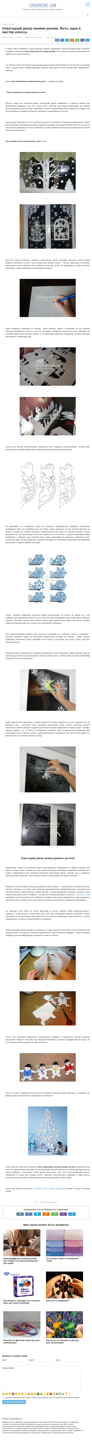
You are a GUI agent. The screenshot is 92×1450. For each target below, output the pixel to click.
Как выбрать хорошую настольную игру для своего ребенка (21, 1301)
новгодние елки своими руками (47, 1189)
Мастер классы (36, 37)
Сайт (57, 1360)
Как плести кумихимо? (57, 1300)
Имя (4, 1360)
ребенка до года (83, 895)
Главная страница (8, 24)
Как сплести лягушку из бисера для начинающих (62, 1341)
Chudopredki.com (42, 5)
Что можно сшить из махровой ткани (62, 1259)
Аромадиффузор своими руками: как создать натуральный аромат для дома (20, 1260)
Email (31, 1360)
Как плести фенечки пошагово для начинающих (21, 1341)
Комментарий (8, 1368)
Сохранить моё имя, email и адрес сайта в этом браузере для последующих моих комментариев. (42, 1398)
